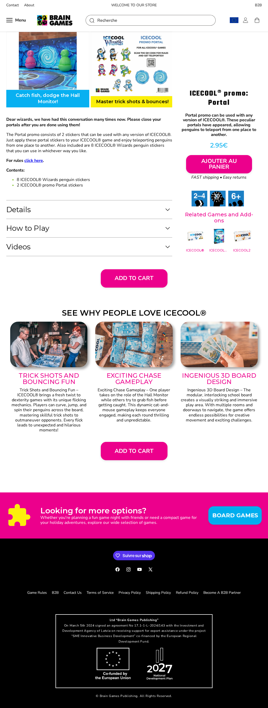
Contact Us (73, 592)
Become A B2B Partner (222, 592)
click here (33, 160)
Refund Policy (187, 592)
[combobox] (150, 20)
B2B (258, 5)
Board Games (235, 515)
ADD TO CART (134, 278)
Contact (12, 5)
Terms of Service (100, 592)
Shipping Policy (158, 592)
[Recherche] (91, 20)
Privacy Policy (130, 592)
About (29, 5)
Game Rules (37, 592)
